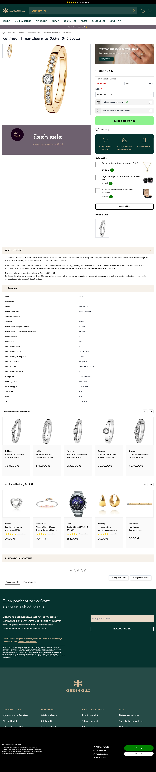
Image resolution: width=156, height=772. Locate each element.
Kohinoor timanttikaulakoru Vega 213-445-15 (121, 163)
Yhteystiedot (9, 721)
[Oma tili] (143, 11)
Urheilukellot (23, 21)
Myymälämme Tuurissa (15, 715)
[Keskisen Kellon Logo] (13, 10)
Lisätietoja (11, 289)
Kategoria (21, 33)
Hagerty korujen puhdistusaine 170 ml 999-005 (121, 178)
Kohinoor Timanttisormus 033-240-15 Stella (57, 33)
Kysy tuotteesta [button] (120, 578)
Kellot (6, 21)
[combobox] (83, 10)
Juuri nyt (115, 21)
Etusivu (3, 32)
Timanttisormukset (33, 33)
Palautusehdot (90, 721)
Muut (84, 21)
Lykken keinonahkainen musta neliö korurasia (118, 191)
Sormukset (70, 21)
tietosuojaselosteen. (27, 642)
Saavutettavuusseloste (131, 721)
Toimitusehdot (90, 715)
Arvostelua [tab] (10, 582)
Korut (55, 21)
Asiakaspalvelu (48, 715)
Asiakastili (46, 721)
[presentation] (96, 100)
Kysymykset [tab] (28, 582)
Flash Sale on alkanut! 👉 (78, 27)
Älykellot (41, 21)
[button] (151, 411)
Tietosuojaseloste (129, 715)
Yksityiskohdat (13, 250)
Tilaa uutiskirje (122, 629)
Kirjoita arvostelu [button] (142, 578)
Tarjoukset (98, 21)
